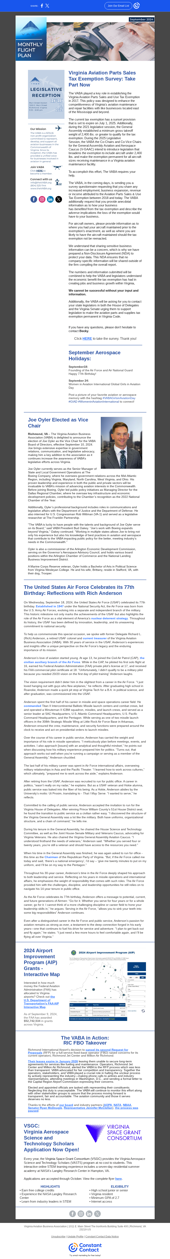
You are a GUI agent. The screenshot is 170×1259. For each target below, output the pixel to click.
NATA (117, 1105)
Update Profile (75, 1236)
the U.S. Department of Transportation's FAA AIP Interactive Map (41, 1002)
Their (32, 1061)
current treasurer (95, 638)
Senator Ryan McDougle (45, 1107)
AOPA (108, 1105)
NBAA (127, 1105)
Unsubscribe (58, 1236)
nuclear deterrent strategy (109, 618)
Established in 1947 (50, 606)
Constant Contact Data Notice (102, 1236)
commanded (32, 705)
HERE (87, 338)
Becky (83, 331)
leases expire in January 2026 (57, 1061)
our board (66, 1105)
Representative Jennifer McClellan (88, 1107)
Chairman (51, 857)
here (118, 1178)
